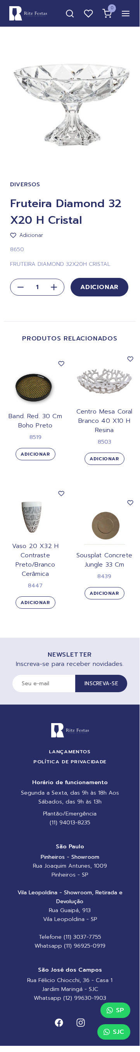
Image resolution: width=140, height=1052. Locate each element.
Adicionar (99, 287)
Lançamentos (69, 751)
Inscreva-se (101, 683)
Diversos (25, 184)
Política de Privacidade (69, 761)
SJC (118, 1032)
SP (120, 1010)
